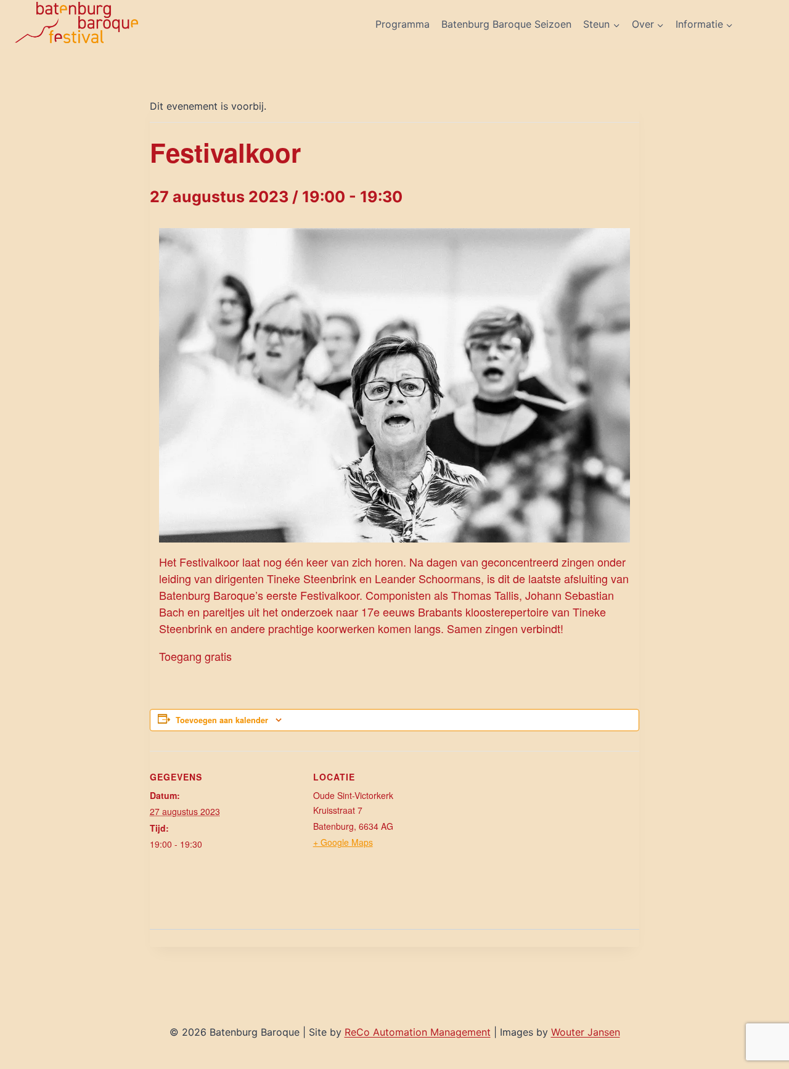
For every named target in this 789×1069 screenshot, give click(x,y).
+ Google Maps (343, 842)
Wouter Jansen (585, 1032)
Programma (402, 24)
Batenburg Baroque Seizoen (506, 24)
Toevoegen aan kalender (222, 720)
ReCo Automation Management (418, 1032)
